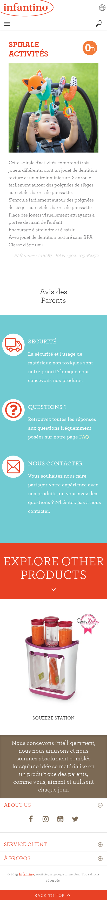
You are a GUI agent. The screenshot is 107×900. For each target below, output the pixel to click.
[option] (53, 108)
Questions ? (47, 407)
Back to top (50, 896)
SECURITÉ (42, 342)
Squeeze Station (53, 718)
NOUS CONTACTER (55, 464)
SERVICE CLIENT (25, 844)
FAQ (84, 437)
